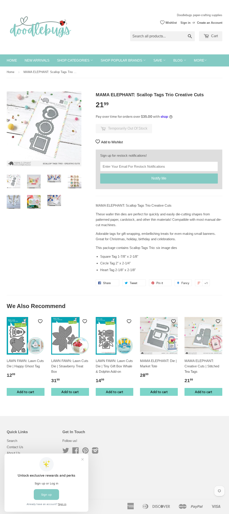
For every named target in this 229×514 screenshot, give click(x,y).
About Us (13, 453)
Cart (214, 36)
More (199, 60)
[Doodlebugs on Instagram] (95, 452)
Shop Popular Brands (122, 60)
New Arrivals (37, 60)
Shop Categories (73, 60)
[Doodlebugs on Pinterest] (85, 452)
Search (12, 441)
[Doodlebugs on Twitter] (65, 452)
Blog (178, 60)
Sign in (185, 22)
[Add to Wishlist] (40, 321)
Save (158, 60)
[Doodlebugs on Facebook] (75, 452)
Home (12, 60)
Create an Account (209, 22)
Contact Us (15, 447)
